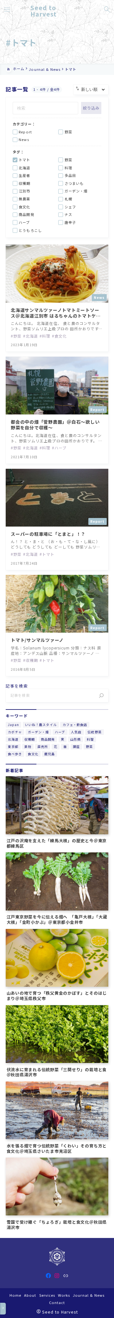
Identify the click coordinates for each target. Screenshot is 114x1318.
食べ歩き (15, 753)
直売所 (42, 746)
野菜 (89, 746)
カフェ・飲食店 (75, 724)
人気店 (76, 732)
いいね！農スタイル (40, 724)
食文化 (33, 753)
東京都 (13, 746)
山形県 (75, 739)
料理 (90, 739)
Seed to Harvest (43, 10)
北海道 (13, 739)
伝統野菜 (94, 732)
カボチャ (15, 732)
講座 (76, 746)
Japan (13, 724)
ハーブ (60, 732)
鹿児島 (49, 753)
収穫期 (29, 739)
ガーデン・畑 (38, 732)
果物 (27, 746)
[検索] (101, 695)
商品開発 (48, 739)
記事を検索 (17, 686)
